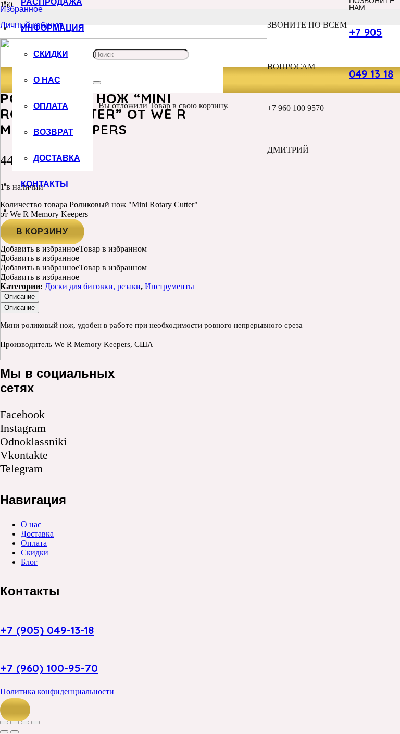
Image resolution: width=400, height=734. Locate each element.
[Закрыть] (97, 82)
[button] (15, 710)
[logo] (133, 357)
